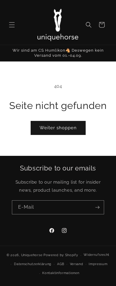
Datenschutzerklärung (32, 264)
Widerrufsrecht (96, 255)
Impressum (98, 264)
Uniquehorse (32, 255)
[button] (11, 24)
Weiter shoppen (58, 127)
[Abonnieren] (97, 207)
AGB (60, 264)
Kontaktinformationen (60, 273)
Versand (76, 264)
